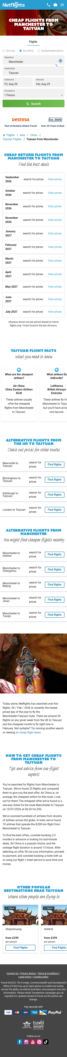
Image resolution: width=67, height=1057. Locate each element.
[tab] (33, 42)
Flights (10, 135)
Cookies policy (40, 976)
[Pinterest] (39, 1041)
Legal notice (25, 976)
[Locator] (60, 61)
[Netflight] (14, 5)
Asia (23, 135)
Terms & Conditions (48, 973)
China (34, 135)
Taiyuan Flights (12, 139)
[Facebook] (19, 1041)
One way (10, 50)
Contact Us (13, 973)
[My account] (55, 5)
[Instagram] (26, 1041)
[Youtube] (32, 1041)
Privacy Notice (28, 973)
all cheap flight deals (28, 732)
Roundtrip (28, 50)
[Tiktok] (45, 1041)
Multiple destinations (52, 50)
